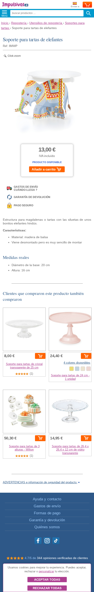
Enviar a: (75, 6)
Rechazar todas (47, 588)
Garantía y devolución (47, 520)
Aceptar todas (47, 579)
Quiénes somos (47, 527)
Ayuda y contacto (47, 499)
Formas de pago (47, 513)
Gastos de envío (47, 506)
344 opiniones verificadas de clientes (62, 558)
